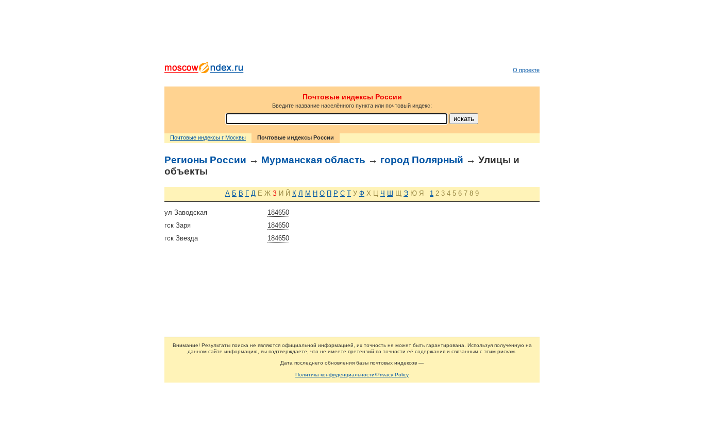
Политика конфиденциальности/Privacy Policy (352, 374)
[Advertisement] (352, 33)
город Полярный (421, 159)
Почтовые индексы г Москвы (208, 137)
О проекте (526, 70)
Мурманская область (313, 159)
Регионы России (205, 159)
